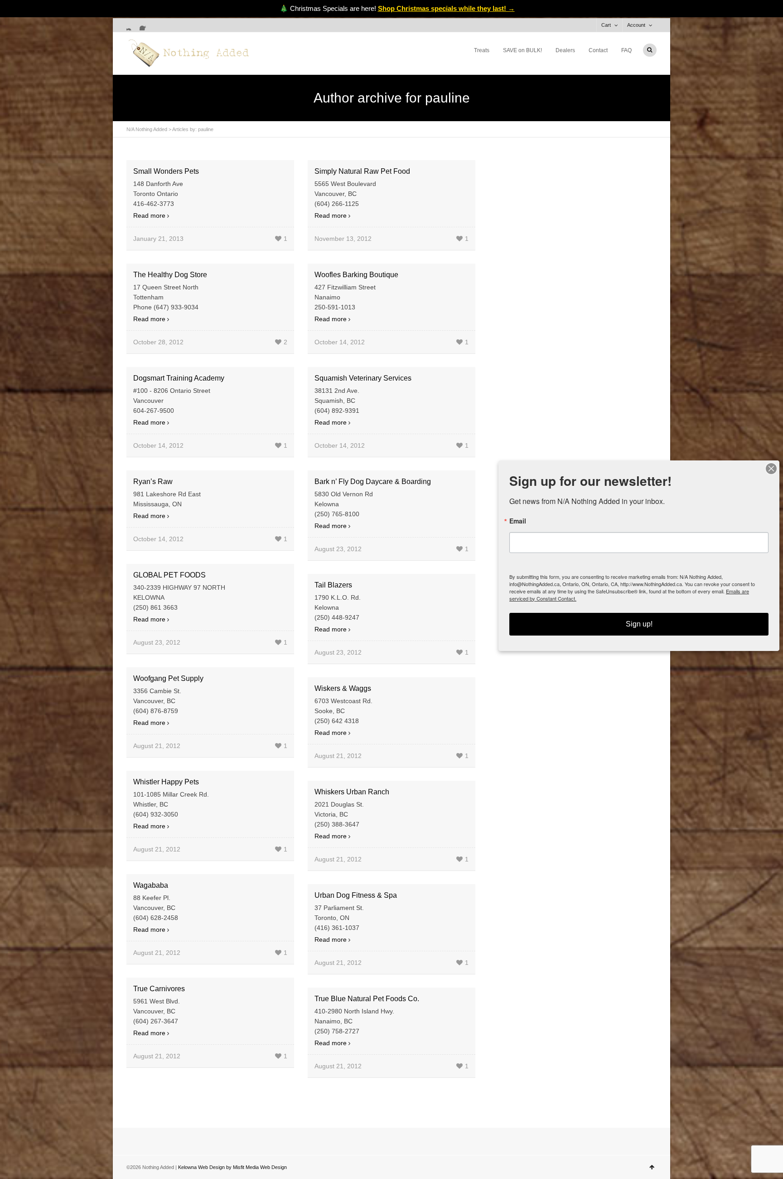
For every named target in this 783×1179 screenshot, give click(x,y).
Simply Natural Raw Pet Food (362, 171)
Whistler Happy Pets (166, 782)
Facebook (145, 25)
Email (517, 521)
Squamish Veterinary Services (362, 378)
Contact (598, 50)
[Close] (771, 468)
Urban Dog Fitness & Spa (355, 895)
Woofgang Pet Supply (168, 678)
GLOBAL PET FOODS (169, 575)
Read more (149, 215)
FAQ (626, 50)
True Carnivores (159, 989)
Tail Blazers (333, 585)
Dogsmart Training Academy (178, 378)
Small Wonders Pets (166, 171)
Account (636, 25)
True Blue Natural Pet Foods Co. (366, 999)
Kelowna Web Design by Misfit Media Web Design (232, 1167)
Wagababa (150, 885)
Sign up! (639, 624)
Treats (481, 50)
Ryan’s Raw (153, 481)
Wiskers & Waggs (342, 688)
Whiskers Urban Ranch (351, 792)
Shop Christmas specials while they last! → (446, 8)
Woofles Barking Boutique (356, 275)
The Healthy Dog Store (170, 275)
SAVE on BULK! (522, 50)
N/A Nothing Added (146, 129)
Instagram (131, 25)
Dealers (565, 50)
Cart (606, 25)
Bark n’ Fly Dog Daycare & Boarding (372, 481)
